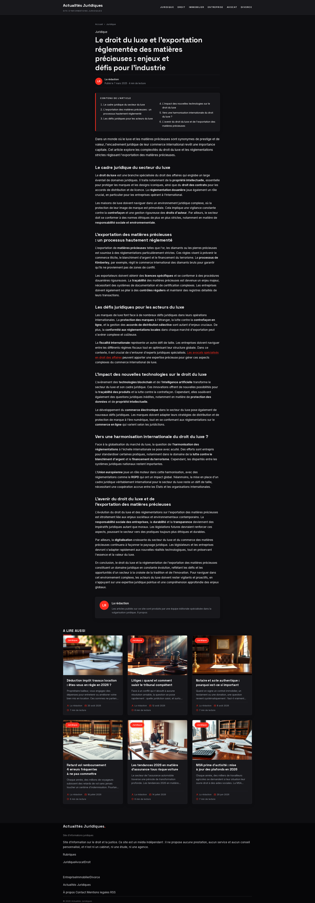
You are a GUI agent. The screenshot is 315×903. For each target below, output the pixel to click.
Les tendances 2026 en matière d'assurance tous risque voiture (154, 767)
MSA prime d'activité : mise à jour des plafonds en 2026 (216, 767)
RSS (113, 892)
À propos (142, 612)
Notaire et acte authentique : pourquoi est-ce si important (218, 682)
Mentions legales (98, 892)
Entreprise (215, 7)
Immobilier (196, 7)
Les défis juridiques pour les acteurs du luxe (128, 118)
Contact (81, 892)
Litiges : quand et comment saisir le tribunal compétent (151, 682)
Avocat (232, 7)
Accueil (99, 24)
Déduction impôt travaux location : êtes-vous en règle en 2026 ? (92, 682)
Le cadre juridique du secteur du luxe (124, 104)
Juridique (167, 7)
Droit (181, 7)
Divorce (246, 7)
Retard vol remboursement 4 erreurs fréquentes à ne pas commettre (86, 769)
